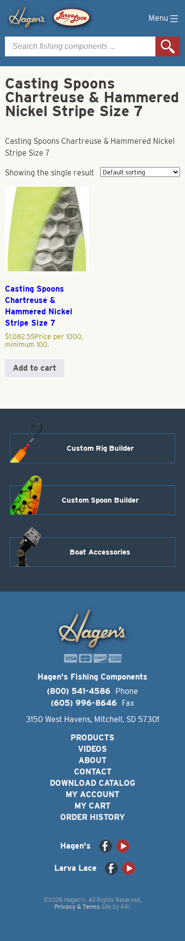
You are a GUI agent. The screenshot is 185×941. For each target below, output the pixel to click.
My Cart (92, 806)
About (92, 760)
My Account (92, 794)
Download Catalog (92, 783)
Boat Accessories (100, 552)
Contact (92, 771)
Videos (92, 749)
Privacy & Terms (77, 906)
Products (92, 737)
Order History (92, 817)
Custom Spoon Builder (100, 500)
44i (125, 906)
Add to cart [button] (34, 368)
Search (167, 46)
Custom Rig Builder (100, 448)
